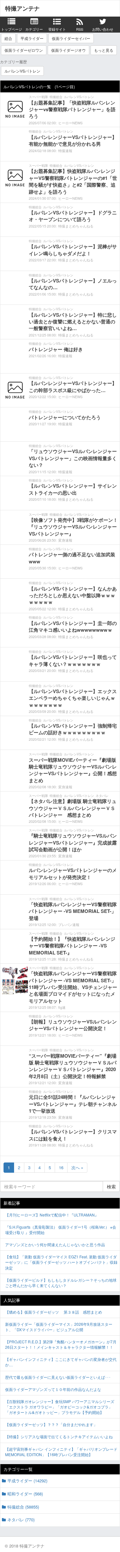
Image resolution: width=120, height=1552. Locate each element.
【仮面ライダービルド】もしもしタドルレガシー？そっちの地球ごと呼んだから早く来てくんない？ (60, 1282)
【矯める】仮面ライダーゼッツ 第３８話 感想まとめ (53, 1312)
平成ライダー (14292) (27, 1481)
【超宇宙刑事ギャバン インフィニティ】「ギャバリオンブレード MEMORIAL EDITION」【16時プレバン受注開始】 (61, 1451)
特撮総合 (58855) (23, 1507)
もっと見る (103, 50)
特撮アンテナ (22, 8)
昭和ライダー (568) (25, 1494)
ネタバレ (102, 795)
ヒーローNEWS (70, 122)
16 (61, 1167)
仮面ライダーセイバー (71, 38)
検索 (111, 1186)
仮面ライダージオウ (68, 50)
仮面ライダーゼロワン (23, 50)
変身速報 (65, 540)
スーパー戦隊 (38, 97)
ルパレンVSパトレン (22, 70)
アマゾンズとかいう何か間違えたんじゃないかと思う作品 (55, 1244)
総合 (8, 38)
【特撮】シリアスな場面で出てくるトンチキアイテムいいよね (59, 1436)
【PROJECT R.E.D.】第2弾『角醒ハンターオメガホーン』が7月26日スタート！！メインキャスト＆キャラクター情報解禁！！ (60, 1344)
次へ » (77, 1167)
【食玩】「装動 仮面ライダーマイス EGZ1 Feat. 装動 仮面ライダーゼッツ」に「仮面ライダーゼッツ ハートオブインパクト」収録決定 (61, 1262)
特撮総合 (56, 97)
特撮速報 (65, 150)
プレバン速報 (68, 924)
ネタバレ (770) (21, 1520)
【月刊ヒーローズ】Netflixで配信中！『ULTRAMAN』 (52, 1214)
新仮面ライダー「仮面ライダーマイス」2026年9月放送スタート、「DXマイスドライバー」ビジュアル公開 (58, 1326)
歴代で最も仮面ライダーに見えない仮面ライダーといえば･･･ (58, 1377)
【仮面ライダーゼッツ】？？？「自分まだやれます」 (51, 1424)
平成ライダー (32, 38)
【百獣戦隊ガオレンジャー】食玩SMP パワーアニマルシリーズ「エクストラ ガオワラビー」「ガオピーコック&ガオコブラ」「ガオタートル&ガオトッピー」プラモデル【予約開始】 (59, 1407)
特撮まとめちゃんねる (75, 225)
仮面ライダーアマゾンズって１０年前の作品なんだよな (53, 1389)
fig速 (62, 1007)
